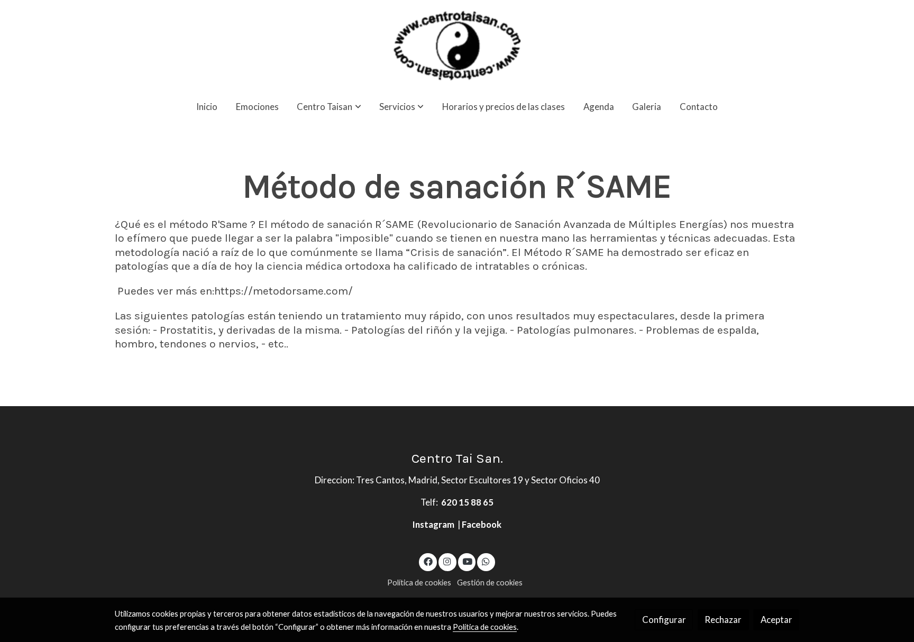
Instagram (434, 524)
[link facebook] (428, 560)
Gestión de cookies (490, 582)
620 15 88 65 (467, 502)
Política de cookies (419, 582)
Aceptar (776, 619)
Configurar (664, 619)
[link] (457, 45)
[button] (329, 106)
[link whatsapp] (486, 560)
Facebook (481, 524)
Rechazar (723, 619)
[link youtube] (467, 560)
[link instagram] (447, 560)
